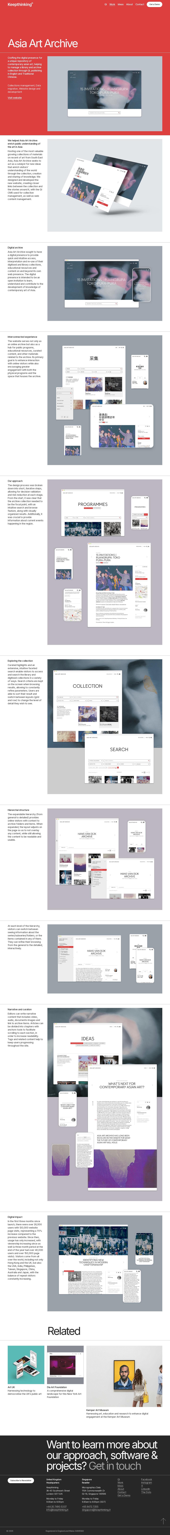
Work (112, 4)
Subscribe (20, 1480)
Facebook (146, 1479)
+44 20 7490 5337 (56, 1506)
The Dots (146, 1492)
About (129, 4)
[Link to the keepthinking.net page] (20, 4)
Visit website (15, 97)
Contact (139, 4)
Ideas (121, 4)
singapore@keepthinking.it (96, 1509)
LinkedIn (145, 1489)
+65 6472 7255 (90, 1506)
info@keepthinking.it (57, 1509)
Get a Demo (154, 4)
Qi (106, 4)
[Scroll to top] (163, 1521)
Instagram (146, 1482)
